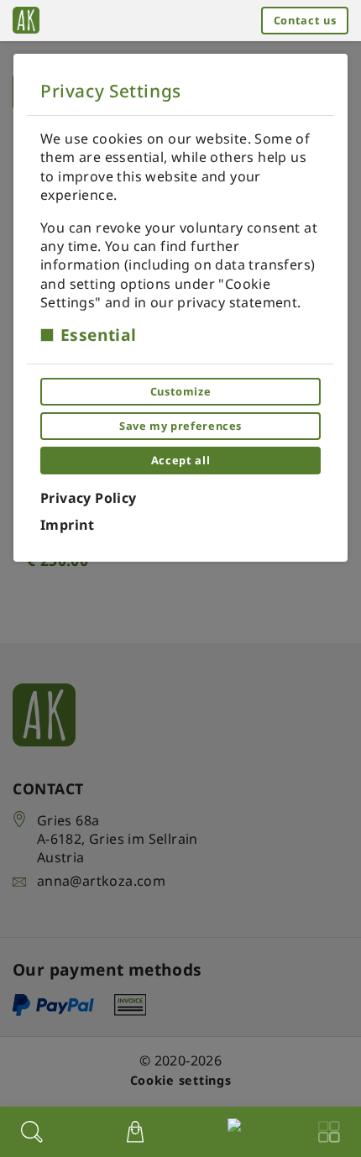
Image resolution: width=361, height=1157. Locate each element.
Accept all (180, 460)
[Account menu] (231, 1129)
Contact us (305, 20)
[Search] (31, 1131)
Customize (181, 391)
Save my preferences (180, 425)
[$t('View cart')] (135, 1131)
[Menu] (329, 1131)
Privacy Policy (88, 498)
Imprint (67, 525)
